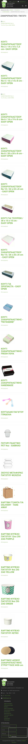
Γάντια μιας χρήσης (8, 715)
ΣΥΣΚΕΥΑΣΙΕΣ (6, 11)
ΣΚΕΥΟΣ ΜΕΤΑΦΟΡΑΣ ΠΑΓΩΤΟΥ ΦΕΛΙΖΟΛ (12, 473)
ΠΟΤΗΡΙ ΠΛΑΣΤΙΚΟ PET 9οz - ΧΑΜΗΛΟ (10, 444)
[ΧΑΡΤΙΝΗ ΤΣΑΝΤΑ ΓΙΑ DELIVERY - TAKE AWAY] (12, 493)
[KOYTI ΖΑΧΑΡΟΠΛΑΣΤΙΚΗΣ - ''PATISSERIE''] (12, 307)
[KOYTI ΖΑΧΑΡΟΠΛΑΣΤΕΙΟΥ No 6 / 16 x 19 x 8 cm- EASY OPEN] (12, 102)
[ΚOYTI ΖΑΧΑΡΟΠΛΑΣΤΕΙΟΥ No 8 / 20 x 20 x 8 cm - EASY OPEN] (12, 139)
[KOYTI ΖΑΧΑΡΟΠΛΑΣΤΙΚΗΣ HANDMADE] (12, 371)
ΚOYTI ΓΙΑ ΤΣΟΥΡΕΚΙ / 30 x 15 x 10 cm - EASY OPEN (12, 220)
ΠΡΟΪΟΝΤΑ (17, 10)
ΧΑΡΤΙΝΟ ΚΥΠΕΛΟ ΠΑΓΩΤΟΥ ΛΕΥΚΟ (10, 631)
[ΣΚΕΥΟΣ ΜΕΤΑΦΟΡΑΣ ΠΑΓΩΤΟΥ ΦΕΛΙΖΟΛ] (12, 463)
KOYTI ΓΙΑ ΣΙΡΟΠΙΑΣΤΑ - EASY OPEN (11, 286)
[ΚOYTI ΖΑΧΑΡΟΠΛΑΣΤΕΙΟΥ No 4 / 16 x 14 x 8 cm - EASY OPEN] (12, 66)
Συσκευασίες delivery (9, 710)
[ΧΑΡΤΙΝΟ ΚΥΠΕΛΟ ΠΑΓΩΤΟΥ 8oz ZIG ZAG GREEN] (12, 589)
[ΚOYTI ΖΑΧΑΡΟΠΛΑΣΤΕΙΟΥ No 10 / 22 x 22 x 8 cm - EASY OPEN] (12, 174)
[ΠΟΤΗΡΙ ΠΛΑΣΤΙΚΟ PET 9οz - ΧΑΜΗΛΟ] (12, 433)
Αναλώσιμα (7, 720)
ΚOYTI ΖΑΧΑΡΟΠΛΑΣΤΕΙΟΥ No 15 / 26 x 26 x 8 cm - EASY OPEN (12, 253)
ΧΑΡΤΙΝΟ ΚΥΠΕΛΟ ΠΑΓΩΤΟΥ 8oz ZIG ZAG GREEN (10, 601)
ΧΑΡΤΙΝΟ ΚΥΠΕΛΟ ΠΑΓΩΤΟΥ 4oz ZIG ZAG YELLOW (10, 569)
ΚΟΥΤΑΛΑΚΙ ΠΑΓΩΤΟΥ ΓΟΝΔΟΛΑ (12, 413)
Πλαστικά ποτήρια (8, 705)
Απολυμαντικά (7, 713)
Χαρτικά (6, 716)
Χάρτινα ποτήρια (8, 703)
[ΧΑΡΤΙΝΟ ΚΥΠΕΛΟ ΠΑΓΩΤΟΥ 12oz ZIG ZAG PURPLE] (12, 524)
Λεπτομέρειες (4, 52)
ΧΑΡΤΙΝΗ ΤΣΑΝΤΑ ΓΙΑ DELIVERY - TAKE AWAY (12, 505)
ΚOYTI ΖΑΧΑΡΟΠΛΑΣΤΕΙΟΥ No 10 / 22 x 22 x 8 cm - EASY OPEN (12, 188)
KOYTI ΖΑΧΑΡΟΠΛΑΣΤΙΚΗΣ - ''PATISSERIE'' (12, 319)
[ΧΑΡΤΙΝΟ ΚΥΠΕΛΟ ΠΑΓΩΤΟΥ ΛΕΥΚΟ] (12, 621)
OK (10, 736)
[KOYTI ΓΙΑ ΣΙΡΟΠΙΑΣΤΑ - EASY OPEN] (12, 274)
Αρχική (11, 10)
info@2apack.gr (22, 1)
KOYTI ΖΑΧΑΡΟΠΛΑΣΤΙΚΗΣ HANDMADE (11, 383)
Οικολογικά (7, 718)
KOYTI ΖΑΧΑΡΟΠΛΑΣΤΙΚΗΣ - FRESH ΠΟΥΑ (12, 351)
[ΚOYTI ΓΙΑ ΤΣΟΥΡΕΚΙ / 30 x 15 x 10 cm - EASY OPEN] (12, 208)
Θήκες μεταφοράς (8, 708)
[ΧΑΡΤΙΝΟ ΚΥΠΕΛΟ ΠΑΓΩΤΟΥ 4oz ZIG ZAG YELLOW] (12, 557)
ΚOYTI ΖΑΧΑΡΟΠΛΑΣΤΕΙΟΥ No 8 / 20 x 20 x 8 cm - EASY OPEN (12, 152)
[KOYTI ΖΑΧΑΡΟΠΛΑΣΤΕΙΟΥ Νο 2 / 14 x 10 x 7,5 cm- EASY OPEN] (12, 30)
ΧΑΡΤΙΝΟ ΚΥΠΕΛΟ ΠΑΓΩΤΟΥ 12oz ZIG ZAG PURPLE (10, 536)
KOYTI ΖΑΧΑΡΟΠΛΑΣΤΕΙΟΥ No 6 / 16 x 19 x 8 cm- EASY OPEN (12, 118)
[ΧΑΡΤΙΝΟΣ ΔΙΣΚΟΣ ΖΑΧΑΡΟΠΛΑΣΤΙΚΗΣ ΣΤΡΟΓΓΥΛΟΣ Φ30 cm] (12, 650)
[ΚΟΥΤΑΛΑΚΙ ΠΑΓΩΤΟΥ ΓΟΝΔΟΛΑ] (12, 402)
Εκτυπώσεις (7, 711)
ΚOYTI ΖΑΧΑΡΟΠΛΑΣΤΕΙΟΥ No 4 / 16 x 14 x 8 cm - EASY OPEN (12, 80)
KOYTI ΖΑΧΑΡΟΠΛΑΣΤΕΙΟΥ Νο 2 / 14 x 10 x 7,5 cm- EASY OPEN (11, 45)
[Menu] (26, 6)
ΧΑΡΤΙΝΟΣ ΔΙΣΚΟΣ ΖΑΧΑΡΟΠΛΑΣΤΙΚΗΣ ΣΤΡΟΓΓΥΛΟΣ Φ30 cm (12, 662)
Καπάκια (6, 706)
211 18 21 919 (6, 695)
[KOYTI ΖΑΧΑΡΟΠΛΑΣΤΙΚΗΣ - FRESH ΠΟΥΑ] (12, 339)
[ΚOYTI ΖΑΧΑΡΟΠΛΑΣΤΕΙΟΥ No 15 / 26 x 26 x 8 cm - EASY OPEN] (12, 240)
